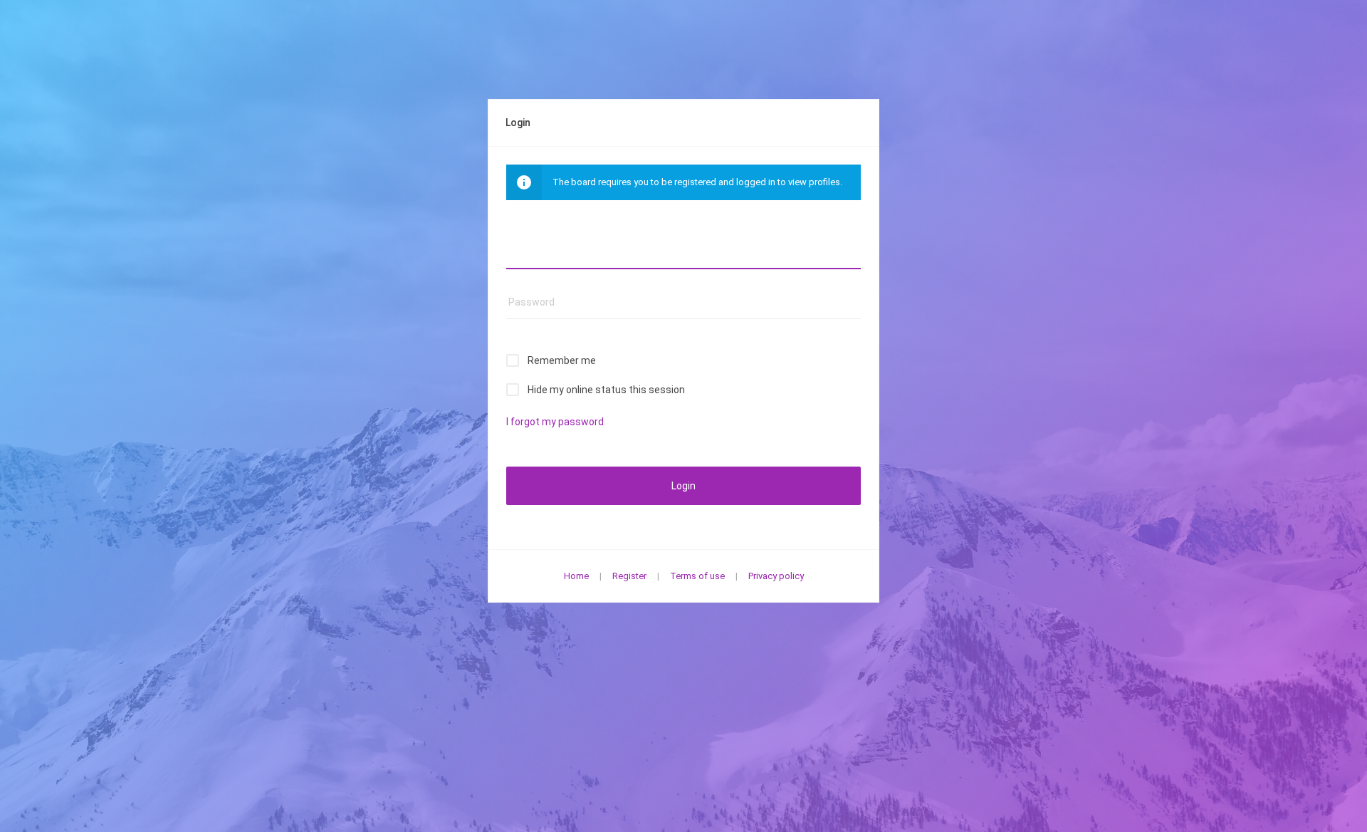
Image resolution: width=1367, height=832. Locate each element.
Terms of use (697, 576)
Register (629, 576)
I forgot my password (555, 421)
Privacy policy (776, 576)
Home (576, 576)
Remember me (562, 360)
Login (683, 486)
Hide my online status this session (606, 389)
